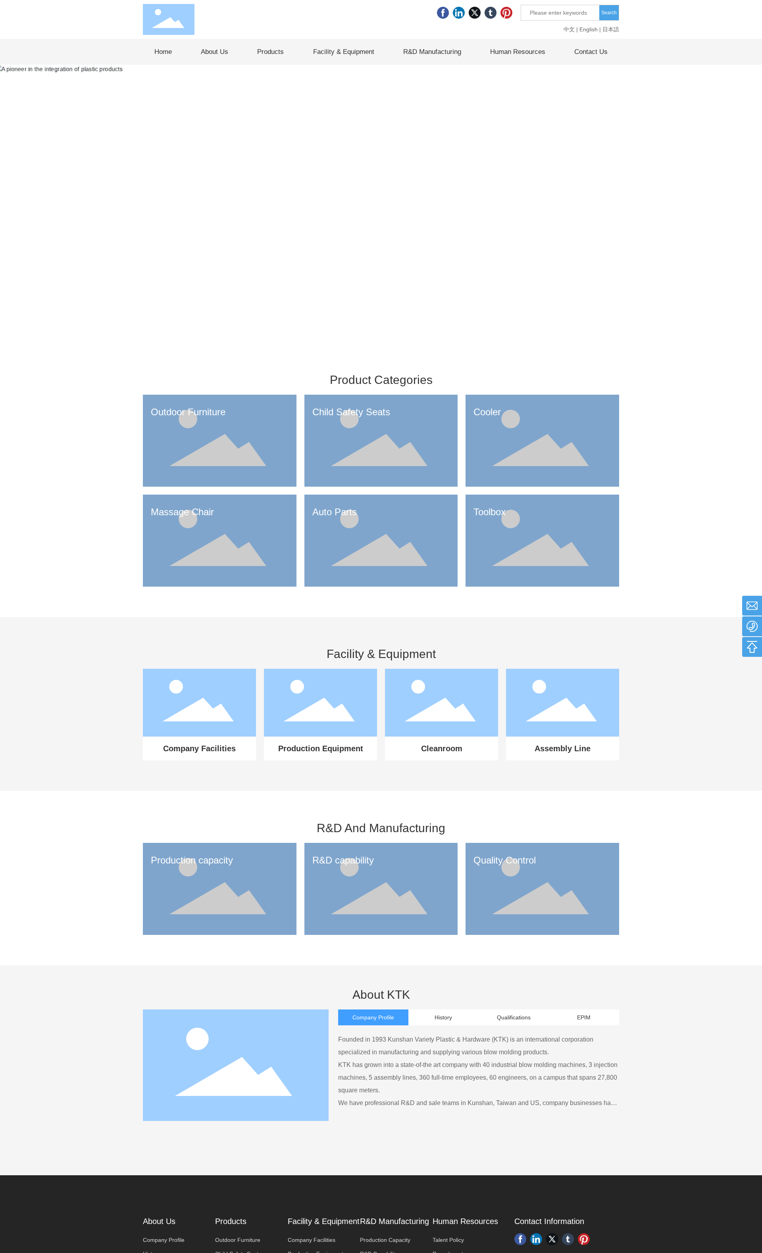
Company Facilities (199, 748)
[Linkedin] (459, 13)
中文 (569, 29)
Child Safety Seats (351, 412)
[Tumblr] (490, 13)
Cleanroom (441, 748)
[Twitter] (475, 13)
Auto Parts (334, 512)
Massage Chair (182, 512)
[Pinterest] (506, 13)
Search (609, 12)
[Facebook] (443, 13)
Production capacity (192, 860)
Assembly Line (563, 748)
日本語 (610, 29)
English (588, 29)
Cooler (487, 412)
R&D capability (343, 860)
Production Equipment (320, 748)
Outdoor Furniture (188, 412)
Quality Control (504, 860)
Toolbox (489, 512)
